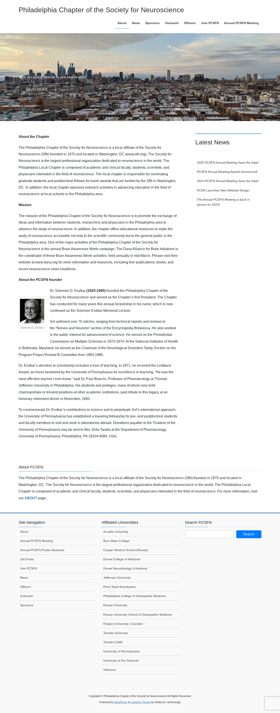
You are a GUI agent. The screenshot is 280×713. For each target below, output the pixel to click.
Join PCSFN (28, 568)
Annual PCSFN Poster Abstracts (42, 550)
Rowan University (115, 605)
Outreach (26, 596)
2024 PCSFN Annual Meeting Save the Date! (228, 181)
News (24, 577)
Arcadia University (115, 531)
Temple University (115, 633)
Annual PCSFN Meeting (36, 541)
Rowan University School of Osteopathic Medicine (137, 614)
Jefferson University (117, 577)
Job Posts (27, 559)
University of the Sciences (121, 660)
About (24, 531)
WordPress (120, 702)
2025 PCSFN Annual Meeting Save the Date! (228, 162)
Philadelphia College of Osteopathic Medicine (134, 596)
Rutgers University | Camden (123, 623)
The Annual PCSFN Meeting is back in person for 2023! (223, 202)
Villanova (109, 669)
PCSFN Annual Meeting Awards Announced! (227, 171)
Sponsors (26, 605)
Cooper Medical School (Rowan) (125, 550)
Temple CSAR (112, 642)
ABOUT (30, 498)
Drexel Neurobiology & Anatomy (125, 568)
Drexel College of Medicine (121, 559)
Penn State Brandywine (119, 587)
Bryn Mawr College (116, 541)
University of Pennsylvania (121, 651)
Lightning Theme (140, 702)
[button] (21, 77)
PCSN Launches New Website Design (223, 190)
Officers (25, 587)
